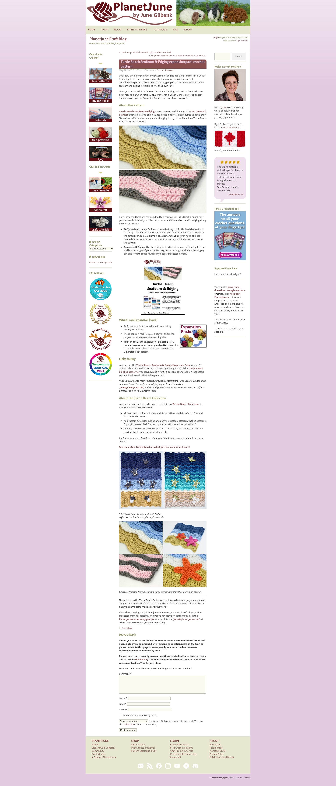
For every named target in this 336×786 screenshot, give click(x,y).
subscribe (129, 724)
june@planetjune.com (131, 387)
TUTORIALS (160, 29)
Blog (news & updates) (103, 747)
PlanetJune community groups (136, 619)
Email (122, 703)
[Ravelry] (186, 766)
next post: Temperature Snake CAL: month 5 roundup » (177, 55)
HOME (91, 29)
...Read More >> (235, 194)
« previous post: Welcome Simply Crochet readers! (145, 52)
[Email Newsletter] (141, 766)
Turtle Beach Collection (186, 404)
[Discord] (195, 766)
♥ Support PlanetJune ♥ (104, 757)
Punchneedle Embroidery (183, 754)
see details (141, 659)
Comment (125, 673)
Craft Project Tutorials (181, 750)
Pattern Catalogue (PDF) (143, 750)
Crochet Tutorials (179, 744)
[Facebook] (159, 766)
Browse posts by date (100, 262)
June (224, 107)
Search (238, 56)
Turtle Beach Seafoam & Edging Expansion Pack (163, 365)
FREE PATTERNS (137, 29)
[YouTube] (177, 766)
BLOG (117, 29)
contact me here (231, 127)
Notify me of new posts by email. (140, 715)
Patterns (169, 70)
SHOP (104, 29)
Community (98, 750)
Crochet (160, 70)
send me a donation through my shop (229, 288)
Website (123, 709)
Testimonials (216, 747)
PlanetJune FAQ (217, 750)
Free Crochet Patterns (181, 747)
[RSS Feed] (150, 766)
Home (95, 744)
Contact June (98, 754)
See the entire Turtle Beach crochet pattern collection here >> (154, 446)
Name (123, 698)
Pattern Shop (138, 744)
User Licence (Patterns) (143, 747)
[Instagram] (168, 766)
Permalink (126, 628)
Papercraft (175, 757)
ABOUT (188, 29)
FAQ (175, 29)
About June (215, 744)
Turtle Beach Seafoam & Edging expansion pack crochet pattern (163, 64)
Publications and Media (221, 757)
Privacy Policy (216, 754)
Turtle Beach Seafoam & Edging (137, 111)
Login (216, 37)
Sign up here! (242, 40)
